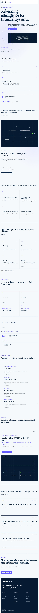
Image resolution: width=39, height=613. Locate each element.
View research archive (5, 115)
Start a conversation (6, 572)
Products (15, 599)
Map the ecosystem (5, 287)
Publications (3, 598)
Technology (16, 601)
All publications (4, 494)
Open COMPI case (7, 452)
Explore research (12, 29)
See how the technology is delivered (7, 270)
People (15, 603)
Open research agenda (6, 173)
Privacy (3, 611)
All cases (3, 424)
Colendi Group (28, 601)
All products (4, 234)
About (15, 604)
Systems (15, 598)
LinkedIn (27, 599)
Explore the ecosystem (5, 360)
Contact (27, 596)
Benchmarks (4, 599)
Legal (27, 598)
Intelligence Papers (4, 596)
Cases (15, 596)
